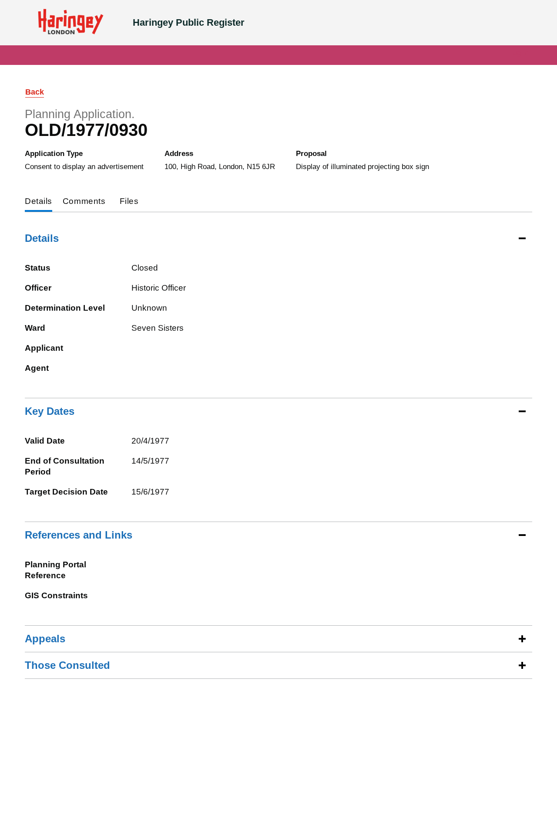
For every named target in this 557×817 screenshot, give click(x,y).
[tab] (38, 202)
